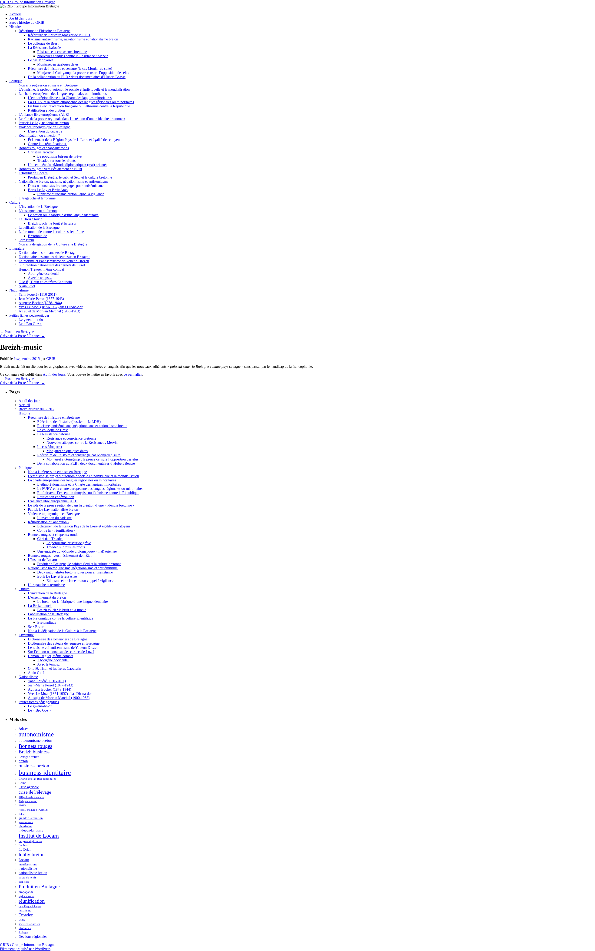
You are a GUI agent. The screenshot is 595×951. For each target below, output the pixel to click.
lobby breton (32, 854)
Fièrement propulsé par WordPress (25, 949)
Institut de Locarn (39, 835)
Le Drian (25, 849)
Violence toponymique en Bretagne (44, 127)
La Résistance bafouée (44, 48)
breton (23, 761)
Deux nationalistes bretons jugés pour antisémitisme (65, 186)
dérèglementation (28, 801)
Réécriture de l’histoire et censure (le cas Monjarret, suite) (70, 68)
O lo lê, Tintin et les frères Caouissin (45, 282)
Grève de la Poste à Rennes (22, 336)
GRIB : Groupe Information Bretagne (27, 2)
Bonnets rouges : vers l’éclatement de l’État (50, 169)
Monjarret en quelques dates (57, 64)
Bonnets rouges (35, 746)
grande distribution (31, 818)
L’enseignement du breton (38, 211)
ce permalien (133, 374)
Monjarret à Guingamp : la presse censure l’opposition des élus (83, 73)
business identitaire (45, 772)
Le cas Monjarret (40, 60)
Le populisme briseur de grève (59, 156)
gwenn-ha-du (26, 822)
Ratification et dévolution (46, 110)
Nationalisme (19, 290)
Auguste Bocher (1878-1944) (40, 303)
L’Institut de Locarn (33, 173)
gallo (21, 814)
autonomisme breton (35, 740)
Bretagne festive (29, 757)
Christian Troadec (41, 152)
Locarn (24, 860)
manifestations (28, 864)
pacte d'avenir (27, 877)
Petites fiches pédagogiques (29, 315)
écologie (23, 932)
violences (25, 928)
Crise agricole (29, 787)
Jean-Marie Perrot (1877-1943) (41, 299)
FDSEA (23, 805)
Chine (22, 783)
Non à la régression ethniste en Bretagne (48, 85)
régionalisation (26, 896)
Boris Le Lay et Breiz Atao (48, 190)
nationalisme (28, 868)
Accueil (15, 14)
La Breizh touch (30, 219)
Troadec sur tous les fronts (56, 160)
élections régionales (33, 936)
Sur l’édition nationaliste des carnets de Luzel (52, 265)
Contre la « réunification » (47, 144)
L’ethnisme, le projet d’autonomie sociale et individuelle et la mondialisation (74, 89)
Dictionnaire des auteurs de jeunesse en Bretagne (54, 257)
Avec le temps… (40, 278)
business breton (34, 766)
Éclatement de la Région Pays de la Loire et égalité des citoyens (74, 140)
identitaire (25, 826)
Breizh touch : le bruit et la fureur (52, 223)
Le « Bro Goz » (30, 324)
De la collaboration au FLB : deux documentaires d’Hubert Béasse (77, 77)
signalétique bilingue (30, 906)
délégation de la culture (31, 797)
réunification (32, 901)
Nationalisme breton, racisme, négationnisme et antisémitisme (63, 181)
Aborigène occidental (43, 273)
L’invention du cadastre (45, 131)
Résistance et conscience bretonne (62, 52)
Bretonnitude (37, 236)
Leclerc (23, 845)
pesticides (24, 882)
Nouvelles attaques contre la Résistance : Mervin (72, 56)
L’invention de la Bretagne (38, 207)
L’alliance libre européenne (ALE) (44, 114)
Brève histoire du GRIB (26, 22)
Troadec (26, 914)
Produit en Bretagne (17, 332)
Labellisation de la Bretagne (39, 227)
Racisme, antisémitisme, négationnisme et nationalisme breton (73, 39)
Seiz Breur (26, 240)
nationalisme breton (33, 873)
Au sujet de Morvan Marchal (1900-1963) (49, 311)
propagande (26, 892)
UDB (22, 919)
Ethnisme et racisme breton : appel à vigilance (70, 194)
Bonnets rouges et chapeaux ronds (44, 148)
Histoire (15, 27)
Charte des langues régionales (37, 778)
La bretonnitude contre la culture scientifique (51, 232)
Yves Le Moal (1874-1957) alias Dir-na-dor (51, 307)
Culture (14, 202)
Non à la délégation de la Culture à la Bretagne (53, 244)
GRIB (50, 359)
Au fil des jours (20, 18)
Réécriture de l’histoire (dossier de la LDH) (59, 35)
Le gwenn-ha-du (31, 319)
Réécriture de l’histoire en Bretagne (44, 31)
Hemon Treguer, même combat (41, 269)
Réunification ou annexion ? (39, 135)
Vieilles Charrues (29, 924)
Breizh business (34, 751)
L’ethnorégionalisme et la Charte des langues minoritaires (70, 98)
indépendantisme (31, 830)
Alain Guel (27, 286)
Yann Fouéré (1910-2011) (37, 294)
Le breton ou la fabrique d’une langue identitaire (63, 215)
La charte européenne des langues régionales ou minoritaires (63, 94)
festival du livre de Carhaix (33, 810)
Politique (15, 81)
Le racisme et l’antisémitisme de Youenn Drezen (54, 261)
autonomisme (36, 734)
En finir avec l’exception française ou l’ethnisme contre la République (79, 106)
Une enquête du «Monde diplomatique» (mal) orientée (67, 165)
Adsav (23, 728)
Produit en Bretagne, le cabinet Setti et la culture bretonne (70, 177)
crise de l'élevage (35, 792)
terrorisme (25, 910)
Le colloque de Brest (43, 43)
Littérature (16, 248)
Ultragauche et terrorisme (37, 198)
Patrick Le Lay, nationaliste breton (44, 123)
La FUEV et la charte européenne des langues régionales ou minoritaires (81, 102)
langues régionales (30, 841)
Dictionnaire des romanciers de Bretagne (48, 253)
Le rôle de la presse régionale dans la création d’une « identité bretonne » (72, 119)
